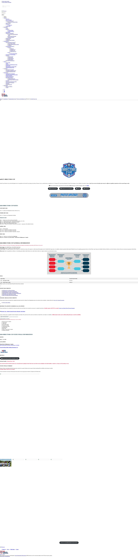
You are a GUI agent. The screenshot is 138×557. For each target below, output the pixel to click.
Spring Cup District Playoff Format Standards (10, 295)
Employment (8, 26)
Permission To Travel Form (10, 54)
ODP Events (8, 65)
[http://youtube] (4, 91)
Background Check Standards (13, 79)
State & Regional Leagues (10, 42)
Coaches (5, 68)
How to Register (9, 19)
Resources (5, 72)
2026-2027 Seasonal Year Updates (12, 74)
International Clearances (10, 82)
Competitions (6, 41)
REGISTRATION (53, 188)
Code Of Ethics (10, 30)
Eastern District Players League (13, 44)
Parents (7, 29)
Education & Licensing (10, 69)
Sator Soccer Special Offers (12, 22)
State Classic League (11, 43)
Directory (7, 24)
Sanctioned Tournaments (10, 60)
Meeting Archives (11, 37)
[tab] (4, 317)
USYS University (9, 84)
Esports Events (10, 56)
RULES (78, 188)
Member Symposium (9, 33)
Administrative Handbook (10, 73)
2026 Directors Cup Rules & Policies (8, 290)
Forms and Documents (10, 76)
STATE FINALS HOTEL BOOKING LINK (10, 358)
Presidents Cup (12, 49)
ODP (5, 61)
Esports (7, 55)
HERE (88, 185)
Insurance (7, 83)
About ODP (8, 62)
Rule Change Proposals (12, 36)
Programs (5, 27)
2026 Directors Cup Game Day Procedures (9, 291)
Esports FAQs (10, 57)
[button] (3, 14)
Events (5, 6)
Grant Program (8, 38)
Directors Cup (12, 50)
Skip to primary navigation (6, 2)
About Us (4, 549)
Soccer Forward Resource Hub (11, 81)
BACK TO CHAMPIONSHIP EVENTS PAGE (69, 542)
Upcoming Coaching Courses (11, 70)
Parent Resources (11, 31)
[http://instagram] (4, 90)
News (8, 549)
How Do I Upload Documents (59, 300)
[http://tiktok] (4, 92)
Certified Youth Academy (10, 40)
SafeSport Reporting (11, 78)
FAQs (7, 63)
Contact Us (10, 25)
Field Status (6, 85)
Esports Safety (10, 59)
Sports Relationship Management (20, 555)
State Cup (12, 48)
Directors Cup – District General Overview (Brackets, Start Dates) (13, 311)
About (5, 17)
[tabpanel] (69, 325)
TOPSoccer (8, 39)
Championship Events (9, 46)
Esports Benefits (11, 58)
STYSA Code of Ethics (6, 302)
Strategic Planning (9, 75)
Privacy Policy (2, 554)
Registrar (7, 80)
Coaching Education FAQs (10, 71)
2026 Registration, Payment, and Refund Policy (10, 292)
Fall (8, 52)
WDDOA (9, 45)
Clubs (7, 28)
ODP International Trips (10, 67)
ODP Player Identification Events (11, 64)
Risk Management (9, 77)
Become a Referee (7, 5)
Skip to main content (5, 1)
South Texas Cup (13, 51)
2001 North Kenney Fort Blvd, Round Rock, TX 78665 (9, 345)
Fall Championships (13, 53)
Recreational (8, 32)
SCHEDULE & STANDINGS (66, 188)
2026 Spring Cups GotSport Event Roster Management (11, 293)
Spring (9, 47)
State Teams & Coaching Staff (11, 66)
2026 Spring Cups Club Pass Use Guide (9, 294)
